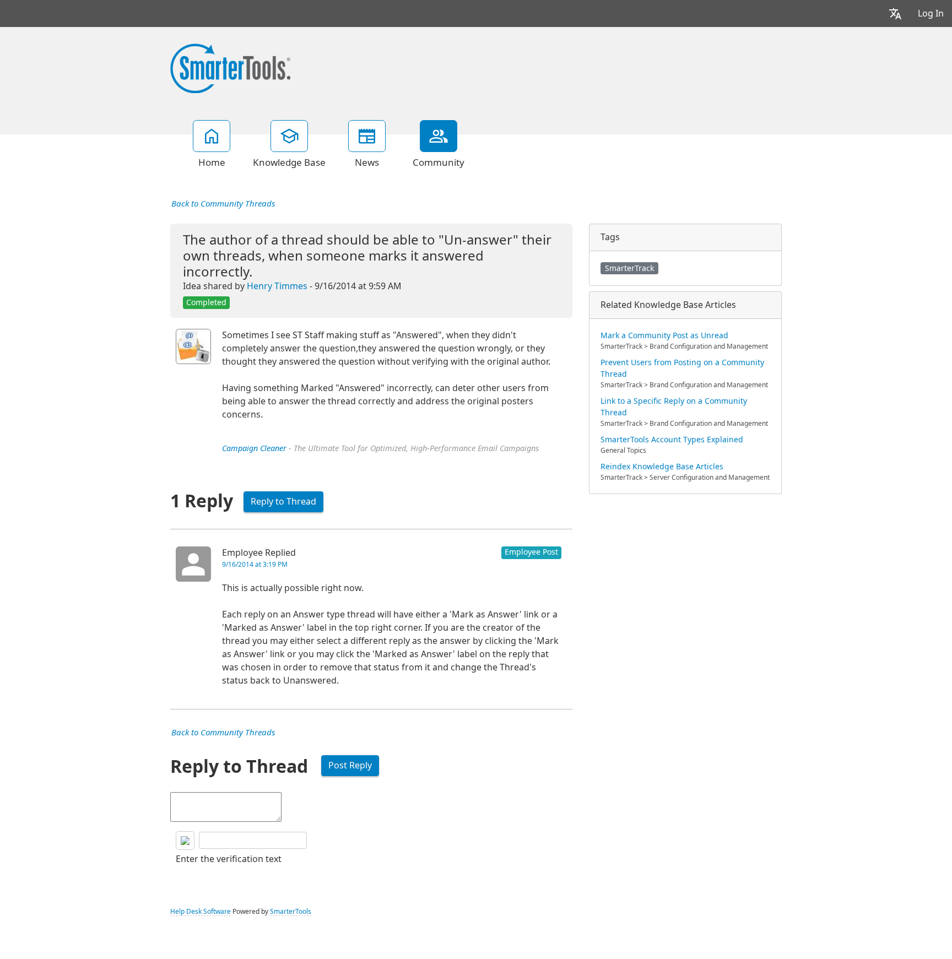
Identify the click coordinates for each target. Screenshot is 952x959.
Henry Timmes (277, 286)
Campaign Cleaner (254, 448)
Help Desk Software (200, 911)
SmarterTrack (629, 268)
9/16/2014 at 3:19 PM (255, 564)
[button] (895, 13)
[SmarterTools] (230, 67)
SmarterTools (290, 911)
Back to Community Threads (223, 204)
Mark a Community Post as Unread (664, 335)
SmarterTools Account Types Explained (672, 439)
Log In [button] (931, 13)
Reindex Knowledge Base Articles (662, 466)
